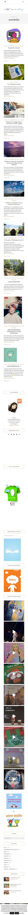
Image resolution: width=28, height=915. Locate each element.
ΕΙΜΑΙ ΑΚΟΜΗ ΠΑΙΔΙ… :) (14, 366)
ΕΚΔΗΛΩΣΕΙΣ (7, 860)
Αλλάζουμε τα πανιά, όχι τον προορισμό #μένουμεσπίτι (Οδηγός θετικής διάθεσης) (14, 163)
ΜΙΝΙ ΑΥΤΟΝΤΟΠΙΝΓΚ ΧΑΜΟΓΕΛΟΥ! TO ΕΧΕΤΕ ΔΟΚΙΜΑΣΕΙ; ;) (14, 331)
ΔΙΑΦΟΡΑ (6, 858)
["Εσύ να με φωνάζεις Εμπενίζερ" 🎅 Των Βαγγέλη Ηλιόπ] (14, 695)
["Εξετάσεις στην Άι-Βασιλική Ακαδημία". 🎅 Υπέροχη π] (14, 737)
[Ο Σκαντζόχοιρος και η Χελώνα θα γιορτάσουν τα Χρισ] (14, 758)
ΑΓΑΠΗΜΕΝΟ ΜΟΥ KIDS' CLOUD (16, 45)
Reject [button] (17, 913)
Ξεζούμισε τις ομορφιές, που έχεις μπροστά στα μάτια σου (14, 203)
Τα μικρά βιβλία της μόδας (15, 877)
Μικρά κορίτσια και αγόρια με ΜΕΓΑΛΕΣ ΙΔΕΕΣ (15, 885)
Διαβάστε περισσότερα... (9, 58)
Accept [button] (12, 913)
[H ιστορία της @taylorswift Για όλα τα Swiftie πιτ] (14, 653)
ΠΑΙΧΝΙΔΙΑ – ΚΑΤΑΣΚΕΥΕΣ (9, 869)
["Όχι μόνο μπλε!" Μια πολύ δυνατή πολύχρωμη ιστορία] (14, 610)
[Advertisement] (14, 449)
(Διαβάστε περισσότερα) (14, 425)
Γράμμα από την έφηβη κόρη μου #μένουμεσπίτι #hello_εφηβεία (14, 122)
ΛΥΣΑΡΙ (5, 864)
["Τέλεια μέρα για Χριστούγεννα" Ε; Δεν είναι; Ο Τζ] (14, 674)
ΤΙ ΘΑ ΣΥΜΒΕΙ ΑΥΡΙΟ (14, 282)
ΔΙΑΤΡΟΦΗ (6, 856)
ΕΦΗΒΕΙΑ (14, 200)
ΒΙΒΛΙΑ (16, 82)
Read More (21, 913)
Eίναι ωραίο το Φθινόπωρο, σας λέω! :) (14, 240)
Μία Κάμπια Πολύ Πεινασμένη (15, 890)
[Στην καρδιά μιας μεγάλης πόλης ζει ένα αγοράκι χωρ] (14, 779)
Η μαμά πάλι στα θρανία (14, 48)
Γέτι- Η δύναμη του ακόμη (14, 84)
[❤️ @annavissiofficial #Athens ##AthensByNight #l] (14, 632)
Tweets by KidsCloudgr (8, 535)
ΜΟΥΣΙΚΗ (14, 279)
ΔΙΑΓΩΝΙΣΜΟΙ (7, 853)
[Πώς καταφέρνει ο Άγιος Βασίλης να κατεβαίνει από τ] (14, 716)
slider (6, 45)
